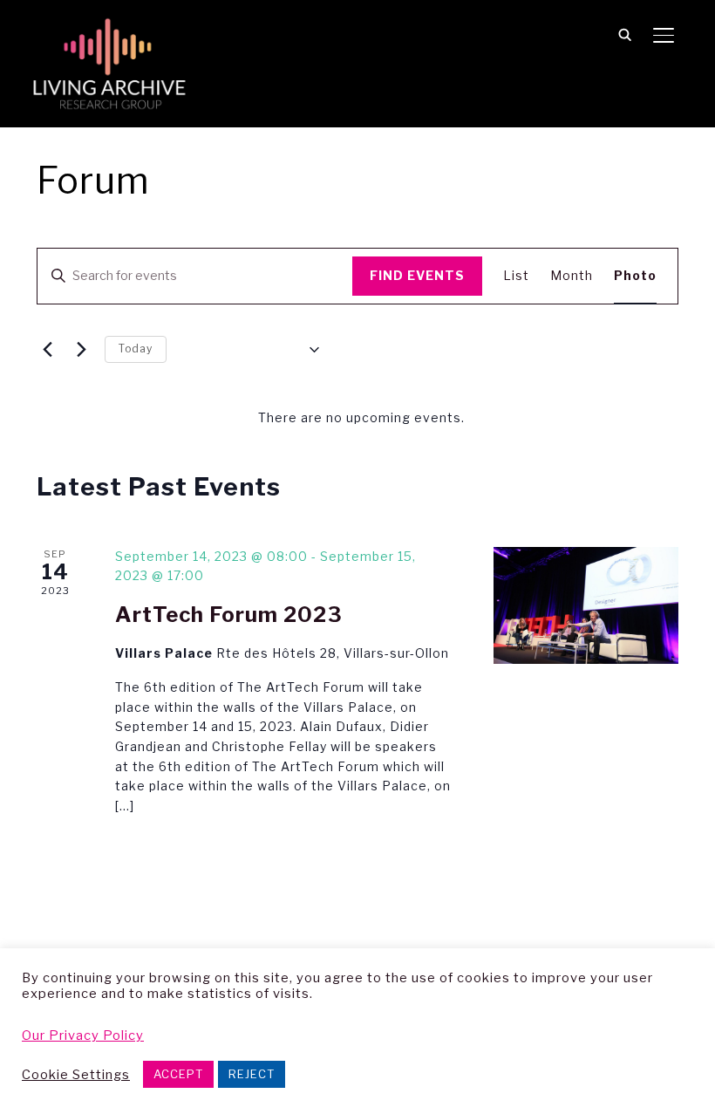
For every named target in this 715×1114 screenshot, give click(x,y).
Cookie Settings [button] (76, 1075)
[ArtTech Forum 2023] (586, 605)
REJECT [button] (251, 1074)
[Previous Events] (47, 349)
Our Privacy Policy (83, 1035)
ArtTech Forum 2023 (229, 614)
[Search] (625, 33)
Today (136, 348)
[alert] (361, 418)
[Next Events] (81, 349)
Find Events (417, 275)
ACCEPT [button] (178, 1074)
